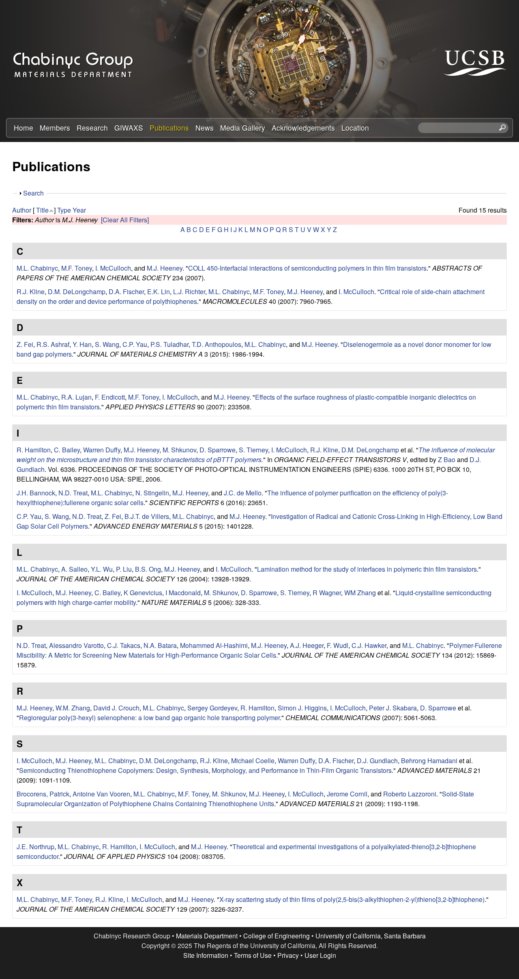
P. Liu (124, 569)
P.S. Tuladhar (169, 344)
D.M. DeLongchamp (76, 291)
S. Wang (107, 344)
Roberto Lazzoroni (409, 793)
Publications (169, 128)
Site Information (205, 955)
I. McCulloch (113, 268)
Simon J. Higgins (302, 707)
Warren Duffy (101, 449)
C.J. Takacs (123, 645)
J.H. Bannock (36, 492)
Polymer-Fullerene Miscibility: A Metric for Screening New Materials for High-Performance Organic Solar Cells (259, 650)
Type (64, 210)
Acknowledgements (303, 128)
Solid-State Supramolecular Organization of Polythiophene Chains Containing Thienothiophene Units (245, 798)
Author (21, 210)
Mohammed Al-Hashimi (214, 645)
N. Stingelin (152, 492)
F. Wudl (337, 645)
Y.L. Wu (102, 569)
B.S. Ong (148, 569)
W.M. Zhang (73, 707)
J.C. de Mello (243, 492)
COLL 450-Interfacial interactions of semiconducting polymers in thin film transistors (307, 268)
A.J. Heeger (307, 645)
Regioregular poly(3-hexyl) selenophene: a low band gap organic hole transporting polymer (149, 717)
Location (355, 128)
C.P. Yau (134, 344)
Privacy (288, 955)
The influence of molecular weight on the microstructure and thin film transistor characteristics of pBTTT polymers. (256, 454)
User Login (320, 955)
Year (79, 210)
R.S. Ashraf (52, 344)
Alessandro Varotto (76, 645)
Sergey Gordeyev (212, 707)
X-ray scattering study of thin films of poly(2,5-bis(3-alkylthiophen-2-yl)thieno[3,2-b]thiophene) (352, 899)
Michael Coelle (253, 760)
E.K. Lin (158, 291)
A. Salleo (74, 569)
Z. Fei (25, 344)
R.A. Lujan (76, 397)
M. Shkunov (179, 449)
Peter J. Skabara (393, 707)
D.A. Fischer (126, 291)
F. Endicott (110, 397)
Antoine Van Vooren (101, 793)
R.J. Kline (31, 291)
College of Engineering (276, 935)
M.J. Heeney (164, 268)
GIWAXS (128, 128)
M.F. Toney (76, 268)
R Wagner (327, 592)
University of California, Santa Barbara (370, 935)
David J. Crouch (116, 707)
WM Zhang (360, 592)
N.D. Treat (73, 492)
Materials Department (207, 935)
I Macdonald (183, 592)
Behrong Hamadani (429, 760)
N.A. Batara (160, 645)
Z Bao (446, 459)
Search (33, 193)
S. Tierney (253, 449)
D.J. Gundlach (377, 760)
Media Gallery (242, 128)
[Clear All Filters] (125, 219)
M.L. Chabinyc (37, 268)
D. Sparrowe (217, 449)
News (204, 128)
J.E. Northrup (35, 846)
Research (92, 128)
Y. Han (82, 344)
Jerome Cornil (347, 793)
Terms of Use (253, 955)
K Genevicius (143, 592)
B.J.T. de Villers (146, 516)
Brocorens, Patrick (43, 793)
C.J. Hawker (369, 645)
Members (55, 128)
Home (23, 128)
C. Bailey (67, 449)
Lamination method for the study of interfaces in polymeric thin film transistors (367, 569)
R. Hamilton (34, 449)
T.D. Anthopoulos (216, 344)
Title (42, 210)
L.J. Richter (189, 291)
